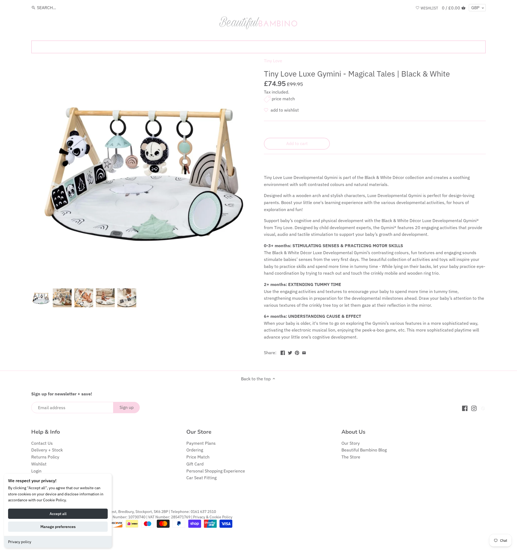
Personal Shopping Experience (215, 471)
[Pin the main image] (297, 352)
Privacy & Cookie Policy (212, 516)
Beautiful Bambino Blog (364, 450)
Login (36, 471)
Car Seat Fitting (201, 477)
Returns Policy (45, 457)
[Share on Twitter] (290, 352)
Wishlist (39, 464)
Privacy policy (19, 541)
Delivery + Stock (47, 450)
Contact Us (42, 443)
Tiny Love (273, 60)
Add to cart (297, 143)
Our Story (350, 443)
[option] (40, 297)
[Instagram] (474, 408)
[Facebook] (464, 408)
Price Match (197, 457)
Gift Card (195, 464)
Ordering (194, 450)
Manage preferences (58, 526)
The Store (350, 457)
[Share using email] (304, 352)
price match (283, 98)
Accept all (58, 513)
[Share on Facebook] (283, 352)
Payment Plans (201, 443)
